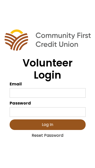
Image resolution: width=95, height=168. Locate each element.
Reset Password (47, 135)
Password (20, 103)
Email (16, 84)
